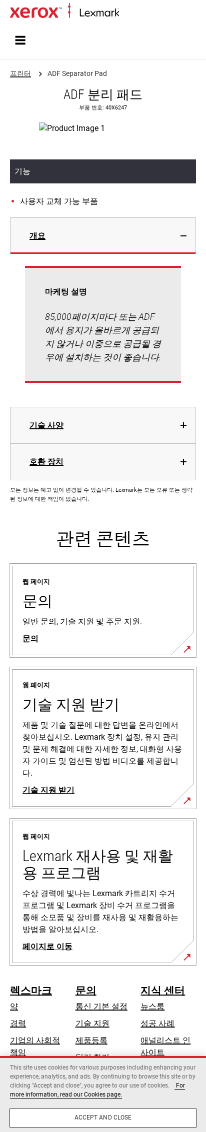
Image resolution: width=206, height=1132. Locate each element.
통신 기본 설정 (102, 1006)
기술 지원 (93, 1023)
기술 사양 (47, 425)
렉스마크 (31, 991)
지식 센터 (162, 991)
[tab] (103, 235)
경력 (18, 1023)
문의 (86, 991)
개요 (38, 235)
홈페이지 (133, 13)
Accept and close (103, 1117)
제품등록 (92, 1040)
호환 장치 (47, 461)
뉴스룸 (152, 1006)
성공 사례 (157, 1023)
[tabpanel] (103, 330)
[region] (103, 1094)
